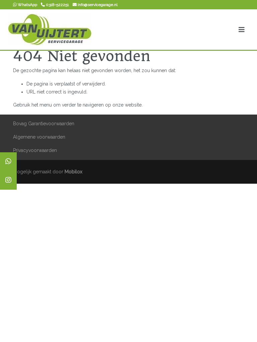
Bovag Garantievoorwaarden (43, 123)
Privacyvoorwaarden (35, 150)
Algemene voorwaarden (39, 137)
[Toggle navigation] (241, 30)
